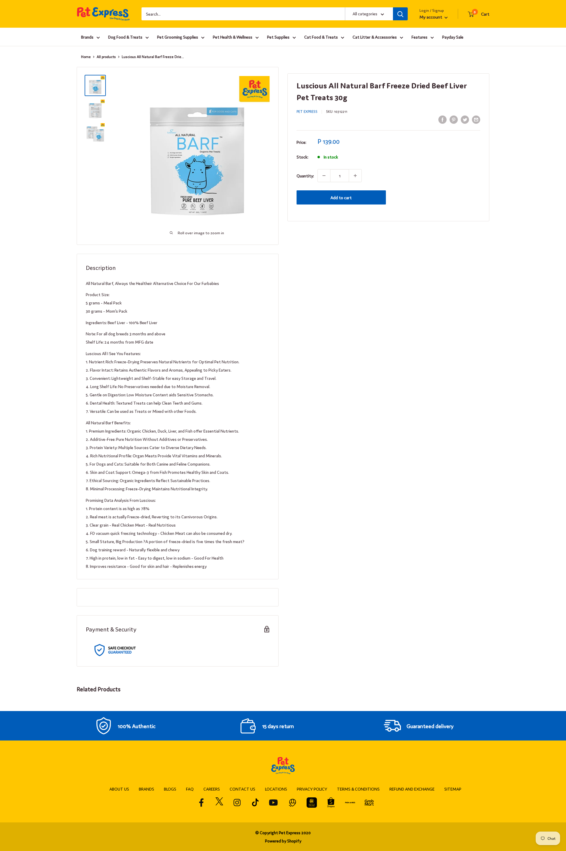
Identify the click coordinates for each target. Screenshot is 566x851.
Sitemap (452, 788)
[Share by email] (476, 119)
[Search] (400, 13)
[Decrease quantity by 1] (324, 175)
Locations (276, 788)
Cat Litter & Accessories (375, 36)
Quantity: (305, 175)
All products (106, 56)
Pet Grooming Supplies (177, 36)
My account (431, 16)
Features (419, 36)
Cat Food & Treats (321, 36)
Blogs (170, 788)
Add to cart (341, 197)
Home (86, 56)
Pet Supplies (278, 36)
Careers (211, 788)
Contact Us (242, 788)
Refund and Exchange (412, 788)
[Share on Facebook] (442, 119)
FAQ (190, 788)
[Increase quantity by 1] (355, 175)
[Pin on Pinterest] (454, 119)
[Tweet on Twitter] (465, 119)
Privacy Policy (312, 788)
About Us (119, 788)
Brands (87, 36)
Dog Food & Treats (125, 36)
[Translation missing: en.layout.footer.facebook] (201, 802)
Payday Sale (452, 36)
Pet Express (307, 111)
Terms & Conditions (358, 788)
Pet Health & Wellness (232, 36)
